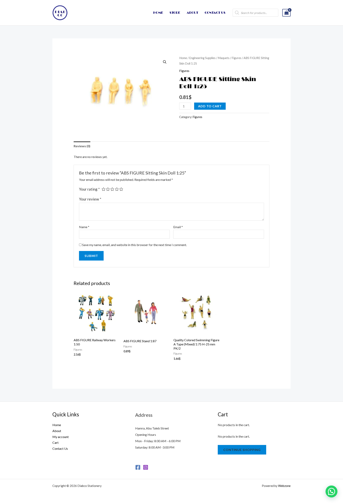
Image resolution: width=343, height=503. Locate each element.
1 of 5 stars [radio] (103, 189)
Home (183, 58)
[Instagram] (145, 467)
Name (84, 227)
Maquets (223, 58)
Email (178, 227)
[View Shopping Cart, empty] (286, 13)
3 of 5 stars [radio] (112, 189)
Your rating (89, 189)
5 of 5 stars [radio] (121, 189)
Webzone (284, 485)
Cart (55, 442)
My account (60, 437)
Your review (90, 199)
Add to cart (210, 106)
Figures (236, 58)
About (56, 431)
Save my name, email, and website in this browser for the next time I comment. (134, 245)
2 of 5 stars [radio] (108, 189)
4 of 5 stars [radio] (117, 189)
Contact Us (60, 448)
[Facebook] (138, 467)
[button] (164, 62)
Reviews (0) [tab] (82, 146)
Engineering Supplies (202, 58)
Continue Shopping (242, 450)
